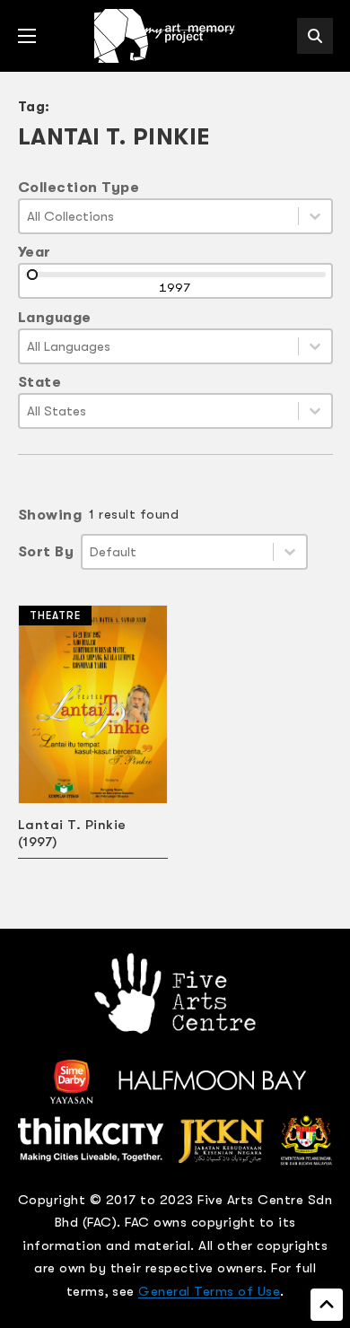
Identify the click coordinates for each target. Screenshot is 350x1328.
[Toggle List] (315, 216)
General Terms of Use (209, 1291)
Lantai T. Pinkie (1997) (72, 833)
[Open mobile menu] (27, 36)
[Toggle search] (315, 36)
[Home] (166, 36)
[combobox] (159, 216)
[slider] (32, 274)
